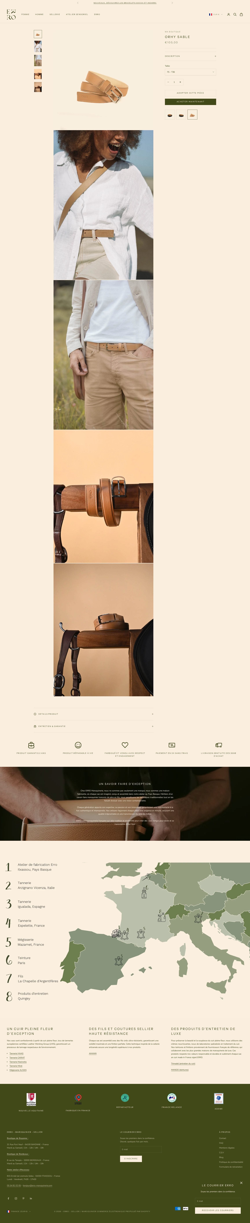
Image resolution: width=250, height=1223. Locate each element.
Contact (222, 1138)
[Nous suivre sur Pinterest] (23, 1198)
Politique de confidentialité (231, 1162)
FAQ (221, 1143)
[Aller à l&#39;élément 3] (38, 60)
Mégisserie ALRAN (18, 1070)
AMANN (92, 1053)
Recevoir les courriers (218, 1210)
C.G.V (221, 1152)
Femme (25, 14)
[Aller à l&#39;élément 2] (38, 46)
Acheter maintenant (190, 101)
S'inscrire (131, 1158)
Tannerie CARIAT (17, 1057)
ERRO (97, 14)
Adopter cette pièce (190, 93)
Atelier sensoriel (77, 14)
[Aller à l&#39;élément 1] (38, 34)
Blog (221, 1157)
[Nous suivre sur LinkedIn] (31, 1198)
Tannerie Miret (16, 1066)
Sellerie (55, 14)
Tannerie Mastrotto (18, 1061)
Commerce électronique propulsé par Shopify (123, 1211)
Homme (39, 14)
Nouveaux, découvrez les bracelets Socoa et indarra (125, 3)
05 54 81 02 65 (14, 1185)
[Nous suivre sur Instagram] (15, 1198)
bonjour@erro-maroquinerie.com (37, 1185)
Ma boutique (173, 32)
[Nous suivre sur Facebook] (8, 1198)
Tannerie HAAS (16, 1053)
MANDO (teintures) (180, 1069)
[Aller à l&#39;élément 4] (38, 74)
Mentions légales (227, 1147)
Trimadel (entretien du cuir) (183, 1063)
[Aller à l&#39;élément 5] (38, 87)
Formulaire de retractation (230, 1167)
